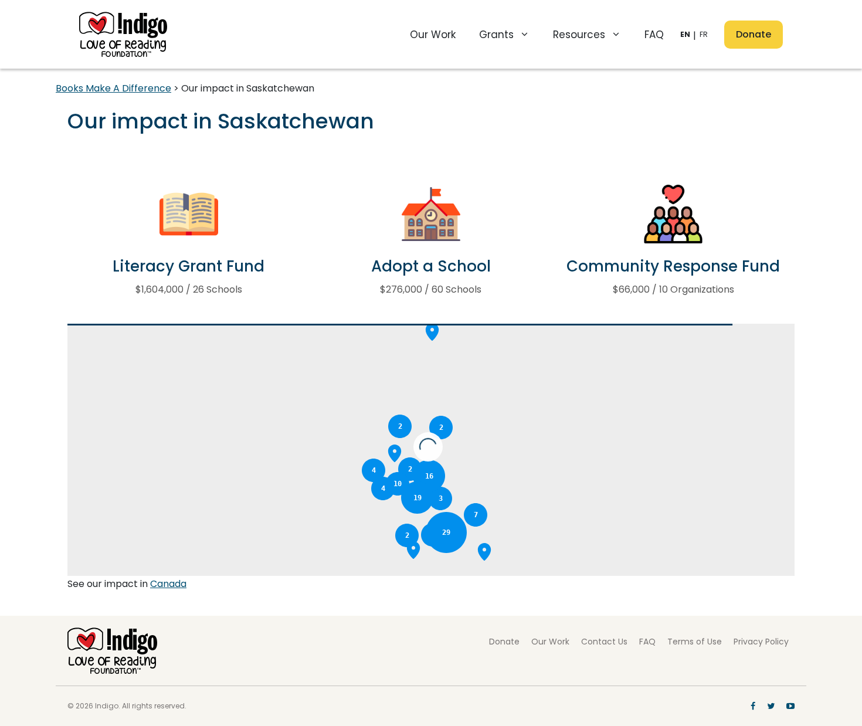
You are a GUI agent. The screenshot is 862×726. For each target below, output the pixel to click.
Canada (168, 584)
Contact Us (604, 641)
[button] (484, 551)
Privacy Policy (761, 641)
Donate (753, 34)
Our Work (433, 35)
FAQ (654, 35)
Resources (579, 35)
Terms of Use (694, 641)
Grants (496, 35)
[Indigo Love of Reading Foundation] (112, 650)
